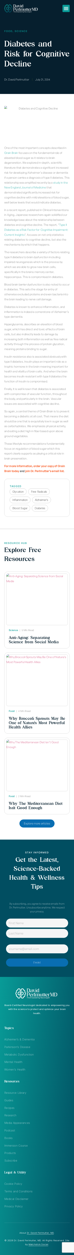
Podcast (9, 1130)
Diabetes (40, 508)
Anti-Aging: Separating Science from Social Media (34, 639)
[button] (66, 8)
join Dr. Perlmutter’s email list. (45, 471)
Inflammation (20, 500)
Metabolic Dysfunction (19, 1054)
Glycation (18, 491)
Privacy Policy (13, 1206)
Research (10, 1115)
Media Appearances (17, 1123)
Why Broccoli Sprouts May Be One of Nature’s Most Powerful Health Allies (37, 722)
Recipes (9, 1108)
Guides (8, 1100)
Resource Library (15, 1092)
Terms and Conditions (18, 1191)
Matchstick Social (38, 1244)
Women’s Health (14, 1069)
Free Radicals (39, 491)
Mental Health (13, 1062)
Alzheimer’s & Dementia (19, 1039)
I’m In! (37, 962)
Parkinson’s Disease (17, 1047)
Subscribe (10, 1160)
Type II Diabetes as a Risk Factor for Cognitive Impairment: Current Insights (36, 229)
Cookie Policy (13, 1183)
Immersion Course (16, 1145)
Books (8, 1138)
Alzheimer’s (41, 500)
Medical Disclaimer (16, 1199)
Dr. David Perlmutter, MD (40, 1232)
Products (10, 1153)
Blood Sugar (19, 508)
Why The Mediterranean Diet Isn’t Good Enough (35, 805)
